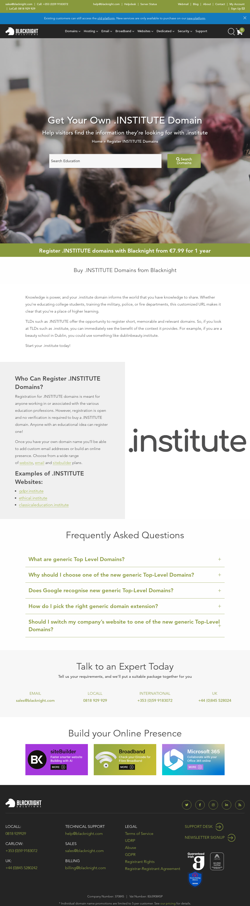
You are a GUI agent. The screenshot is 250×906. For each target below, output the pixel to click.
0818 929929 (15, 833)
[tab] (125, 559)
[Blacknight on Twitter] (188, 805)
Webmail (183, 4)
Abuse (130, 847)
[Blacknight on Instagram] (215, 805)
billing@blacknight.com (85, 867)
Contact (220, 4)
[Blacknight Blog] (240, 805)
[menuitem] (71, 31)
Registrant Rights (140, 861)
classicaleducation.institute (44, 504)
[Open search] (231, 31)
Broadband (123, 31)
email (39, 462)
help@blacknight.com (106, 4)
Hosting (89, 31)
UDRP (130, 840)
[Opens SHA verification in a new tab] (195, 878)
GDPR (130, 854)
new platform (196, 18)
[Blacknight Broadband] (125, 759)
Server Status (148, 4)
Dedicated (164, 31)
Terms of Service (139, 833)
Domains (71, 31)
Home (97, 141)
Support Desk (199, 826)
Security (183, 31)
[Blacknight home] (21, 31)
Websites (144, 31)
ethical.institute (33, 498)
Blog (196, 4)
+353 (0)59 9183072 (55, 4)
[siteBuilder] (56, 759)
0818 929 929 (26, 8)
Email (105, 31)
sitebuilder (62, 462)
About (207, 4)
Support (201, 31)
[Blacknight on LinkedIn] (228, 805)
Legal (131, 826)
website (26, 462)
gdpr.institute (31, 491)
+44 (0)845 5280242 (21, 867)
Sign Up (236, 8)
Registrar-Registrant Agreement (152, 868)
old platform (106, 18)
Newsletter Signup (205, 837)
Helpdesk (130, 4)
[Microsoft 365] (193, 759)
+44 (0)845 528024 (214, 700)
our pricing (168, 903)
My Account (237, 4)
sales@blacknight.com (18, 4)
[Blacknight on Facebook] (201, 805)
